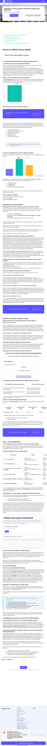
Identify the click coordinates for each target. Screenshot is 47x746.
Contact (18, 712)
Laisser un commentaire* (7, 659)
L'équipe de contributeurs (21, 711)
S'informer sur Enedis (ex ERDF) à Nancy (13, 38)
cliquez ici (38, 669)
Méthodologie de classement (21, 719)
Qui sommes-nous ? (20, 709)
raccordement (13, 586)
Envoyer (23, 667)
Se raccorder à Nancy (9, 41)
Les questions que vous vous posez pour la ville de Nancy (16, 43)
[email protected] (29, 218)
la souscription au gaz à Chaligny (13, 425)
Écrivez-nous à (22, 724)
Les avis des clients (20, 714)
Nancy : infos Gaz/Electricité (10, 40)
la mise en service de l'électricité (34, 423)
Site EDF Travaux (28, 484)
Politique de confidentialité (21, 718)
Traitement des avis (20, 717)
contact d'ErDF (18, 397)
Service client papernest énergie (22, 713)
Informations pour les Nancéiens (11, 36)
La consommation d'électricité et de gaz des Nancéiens (16, 35)
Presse (18, 715)
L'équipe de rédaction (20, 710)
